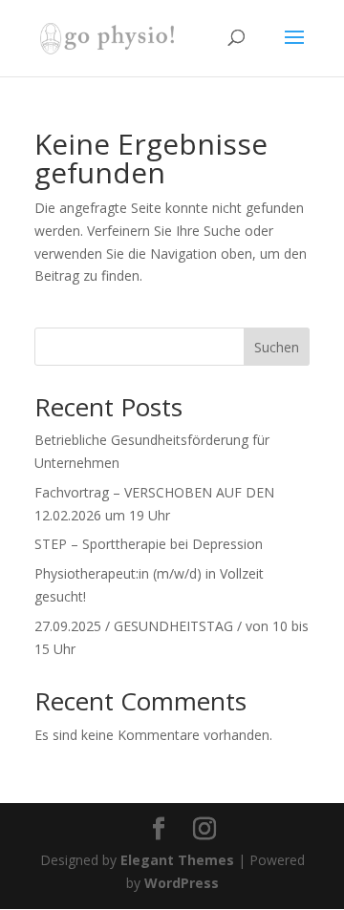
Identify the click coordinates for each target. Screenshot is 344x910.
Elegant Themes (177, 860)
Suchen (276, 347)
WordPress (181, 883)
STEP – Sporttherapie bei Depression (148, 544)
